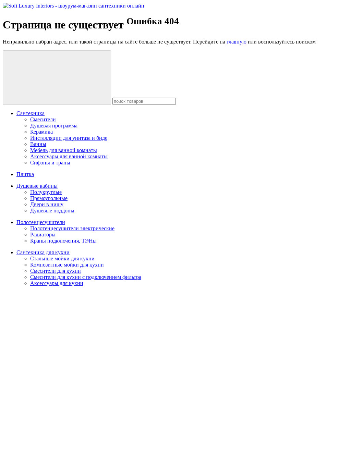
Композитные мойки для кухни (67, 265)
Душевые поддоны (52, 210)
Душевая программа (53, 125)
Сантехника (30, 113)
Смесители (43, 119)
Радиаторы (43, 234)
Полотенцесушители (40, 222)
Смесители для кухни (55, 271)
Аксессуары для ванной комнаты (69, 156)
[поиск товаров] (57, 77)
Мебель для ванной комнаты (63, 150)
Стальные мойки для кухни (62, 258)
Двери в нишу (46, 204)
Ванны (38, 144)
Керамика (41, 132)
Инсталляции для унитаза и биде (68, 138)
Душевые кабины (37, 186)
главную (236, 42)
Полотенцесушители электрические (72, 228)
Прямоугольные (49, 198)
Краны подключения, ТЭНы (63, 241)
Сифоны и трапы (50, 162)
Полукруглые (46, 192)
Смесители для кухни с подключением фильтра (85, 277)
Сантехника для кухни (43, 252)
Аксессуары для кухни (56, 283)
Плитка (25, 174)
